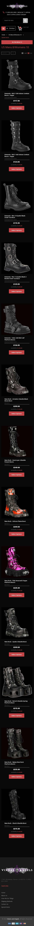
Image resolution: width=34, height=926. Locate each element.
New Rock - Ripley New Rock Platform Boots (14, 763)
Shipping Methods (7, 901)
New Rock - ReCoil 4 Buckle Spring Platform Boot (16, 702)
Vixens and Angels (13, 919)
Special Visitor (5, 907)
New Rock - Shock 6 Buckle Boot (15, 823)
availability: (14, 103)
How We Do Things (7, 898)
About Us (4, 895)
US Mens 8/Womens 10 (14, 35)
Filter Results (17, 42)
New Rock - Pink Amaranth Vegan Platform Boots (16, 581)
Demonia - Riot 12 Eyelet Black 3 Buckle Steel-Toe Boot (15, 278)
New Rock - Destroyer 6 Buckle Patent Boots (15, 461)
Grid (25, 53)
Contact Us (4, 904)
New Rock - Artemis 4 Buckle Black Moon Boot (16, 400)
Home (3, 35)
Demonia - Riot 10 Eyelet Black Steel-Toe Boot (15, 216)
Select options (17, 108)
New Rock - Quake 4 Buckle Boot (16, 642)
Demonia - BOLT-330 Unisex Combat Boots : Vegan (17, 94)
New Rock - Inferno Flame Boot (15, 521)
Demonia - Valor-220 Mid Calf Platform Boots (14, 339)
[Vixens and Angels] (17, 6)
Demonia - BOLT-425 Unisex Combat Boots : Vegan (17, 155)
